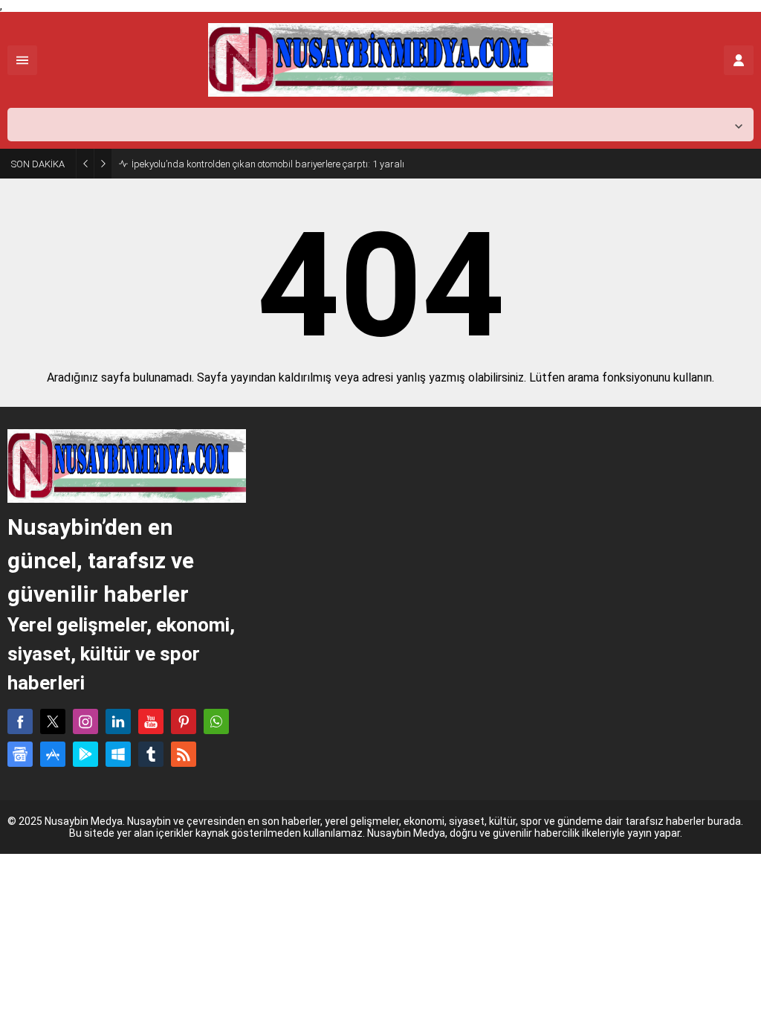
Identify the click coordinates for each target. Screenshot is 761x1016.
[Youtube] (150, 721)
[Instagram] (85, 721)
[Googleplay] (85, 754)
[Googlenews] (20, 754)
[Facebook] (20, 721)
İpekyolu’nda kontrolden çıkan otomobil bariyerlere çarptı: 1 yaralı (268, 164)
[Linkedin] (118, 721)
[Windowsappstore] (118, 754)
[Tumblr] (150, 754)
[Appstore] (52, 754)
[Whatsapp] (216, 721)
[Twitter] (52, 721)
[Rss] (183, 754)
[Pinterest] (183, 721)
